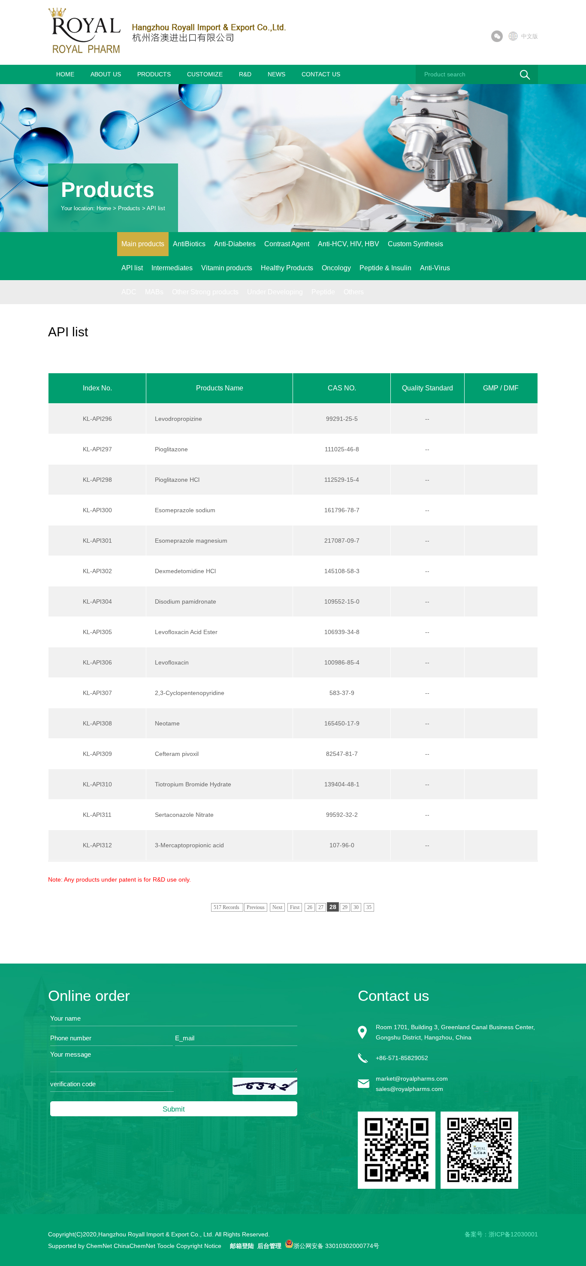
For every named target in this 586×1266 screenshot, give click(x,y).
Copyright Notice (198, 1245)
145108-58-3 (341, 571)
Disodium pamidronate (185, 601)
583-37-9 (341, 692)
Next (277, 907)
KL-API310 (97, 784)
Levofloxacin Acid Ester (186, 631)
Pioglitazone (171, 449)
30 (356, 907)
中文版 (529, 36)
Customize (205, 74)
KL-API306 (97, 662)
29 (344, 907)
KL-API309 (97, 753)
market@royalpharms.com (412, 1078)
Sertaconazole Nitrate (184, 814)
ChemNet (99, 1245)
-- (427, 418)
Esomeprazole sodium (185, 510)
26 (309, 907)
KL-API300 (97, 510)
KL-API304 (97, 601)
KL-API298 (97, 479)
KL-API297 (97, 449)
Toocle (166, 1245)
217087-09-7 (341, 540)
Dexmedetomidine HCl (185, 571)
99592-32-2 (342, 814)
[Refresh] (265, 1084)
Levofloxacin (172, 662)
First (294, 907)
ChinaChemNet (134, 1245)
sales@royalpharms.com (409, 1088)
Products (154, 74)
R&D (245, 74)
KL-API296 (97, 418)
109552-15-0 (341, 601)
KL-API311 (97, 814)
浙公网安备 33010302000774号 (336, 1245)
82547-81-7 (342, 753)
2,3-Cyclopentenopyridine (189, 692)
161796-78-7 (341, 510)
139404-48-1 (341, 784)
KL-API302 (97, 571)
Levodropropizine (178, 418)
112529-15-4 (341, 479)
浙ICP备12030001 (513, 1234)
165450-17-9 (341, 723)
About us (106, 74)
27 (320, 907)
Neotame (167, 723)
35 (369, 907)
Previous (256, 907)
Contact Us (321, 74)
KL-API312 (97, 845)
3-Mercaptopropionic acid (189, 845)
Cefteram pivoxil (177, 753)
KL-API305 (97, 631)
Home (65, 74)
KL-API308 (97, 723)
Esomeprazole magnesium (191, 540)
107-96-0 (341, 845)
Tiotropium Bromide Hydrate (193, 784)
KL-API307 (97, 692)
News (276, 74)
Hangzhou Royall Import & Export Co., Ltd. (156, 1234)
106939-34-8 (341, 631)
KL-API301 (97, 540)
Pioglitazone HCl (177, 479)
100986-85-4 (341, 662)
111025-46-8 (342, 449)
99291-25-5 (342, 418)
